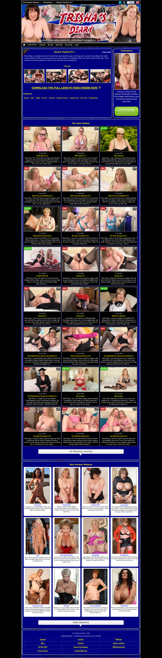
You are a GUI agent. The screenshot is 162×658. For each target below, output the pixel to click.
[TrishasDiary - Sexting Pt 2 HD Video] (42, 299)
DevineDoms (124, 555)
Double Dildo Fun (42, 276)
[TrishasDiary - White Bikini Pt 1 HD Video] (80, 139)
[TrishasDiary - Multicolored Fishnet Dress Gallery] (42, 219)
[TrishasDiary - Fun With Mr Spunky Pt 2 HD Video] (80, 419)
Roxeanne (37, 505)
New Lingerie (118, 396)
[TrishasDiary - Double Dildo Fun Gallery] (42, 259)
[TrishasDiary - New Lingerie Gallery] (118, 379)
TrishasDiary (48, 2)
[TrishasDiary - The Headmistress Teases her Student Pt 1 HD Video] (42, 379)
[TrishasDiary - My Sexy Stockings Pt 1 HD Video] (118, 219)
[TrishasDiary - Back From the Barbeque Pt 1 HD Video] (118, 179)
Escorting (68, 44)
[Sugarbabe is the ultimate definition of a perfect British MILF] (95, 536)
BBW (38, 98)
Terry (37, 555)
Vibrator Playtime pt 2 (64, 2)
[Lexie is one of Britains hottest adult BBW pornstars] (38, 586)
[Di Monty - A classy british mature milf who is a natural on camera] (67, 586)
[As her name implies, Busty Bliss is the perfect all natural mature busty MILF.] (67, 536)
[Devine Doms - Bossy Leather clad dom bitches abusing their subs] (124, 536)
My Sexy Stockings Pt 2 (80, 236)
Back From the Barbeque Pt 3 (42, 195)
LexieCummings (37, 605)
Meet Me (59, 44)
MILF (33, 98)
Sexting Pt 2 (42, 316)
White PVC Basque (118, 316)
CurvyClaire (124, 505)
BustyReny (124, 605)
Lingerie (52, 98)
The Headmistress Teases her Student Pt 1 (42, 396)
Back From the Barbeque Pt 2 (80, 195)
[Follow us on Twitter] (120, 2)
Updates (42, 44)
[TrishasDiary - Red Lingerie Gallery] (80, 379)
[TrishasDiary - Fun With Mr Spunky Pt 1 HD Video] (118, 419)
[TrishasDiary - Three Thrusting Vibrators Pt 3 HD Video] (80, 339)
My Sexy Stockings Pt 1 (118, 236)
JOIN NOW (32, 44)
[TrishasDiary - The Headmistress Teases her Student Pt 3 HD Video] (42, 339)
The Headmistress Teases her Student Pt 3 (42, 356)
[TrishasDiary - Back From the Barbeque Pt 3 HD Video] (42, 179)
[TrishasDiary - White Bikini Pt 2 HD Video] (42, 139)
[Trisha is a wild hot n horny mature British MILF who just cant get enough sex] (95, 485)
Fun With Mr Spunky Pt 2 (80, 436)
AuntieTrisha (95, 505)
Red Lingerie (80, 396)
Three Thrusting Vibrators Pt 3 (80, 356)
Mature (26, 98)
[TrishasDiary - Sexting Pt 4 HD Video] (80, 259)
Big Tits (44, 98)
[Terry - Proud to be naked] (38, 536)
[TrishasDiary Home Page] (24, 44)
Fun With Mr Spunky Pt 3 (42, 436)
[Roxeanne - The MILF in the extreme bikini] (38, 485)
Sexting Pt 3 (118, 276)
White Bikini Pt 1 (80, 155)
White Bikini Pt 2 (42, 155)
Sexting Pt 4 (80, 276)
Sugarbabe (95, 555)
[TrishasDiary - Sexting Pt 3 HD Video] (118, 259)
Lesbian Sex (74, 98)
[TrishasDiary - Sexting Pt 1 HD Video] (80, 299)
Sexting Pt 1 (80, 316)
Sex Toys (83, 98)
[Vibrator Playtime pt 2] (34, 76)
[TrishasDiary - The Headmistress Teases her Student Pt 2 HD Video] (118, 339)
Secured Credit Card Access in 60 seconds (126, 111)
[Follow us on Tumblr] (124, 2)
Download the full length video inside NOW (65, 87)
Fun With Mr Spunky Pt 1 (118, 436)
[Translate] (137, 2)
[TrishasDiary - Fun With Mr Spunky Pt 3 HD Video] (42, 419)
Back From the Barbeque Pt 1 (118, 195)
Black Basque (118, 155)
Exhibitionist (93, 98)
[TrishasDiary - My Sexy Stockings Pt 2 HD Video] (80, 219)
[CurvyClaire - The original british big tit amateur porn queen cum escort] (124, 485)
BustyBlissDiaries (66, 555)
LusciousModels (95, 606)
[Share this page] (130, 2)
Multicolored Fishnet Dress (42, 236)
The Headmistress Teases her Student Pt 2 (119, 356)
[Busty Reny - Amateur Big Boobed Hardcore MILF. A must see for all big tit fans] (124, 586)
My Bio (50, 44)
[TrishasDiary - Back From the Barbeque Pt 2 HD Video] (80, 179)
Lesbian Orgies (62, 98)
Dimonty (66, 606)
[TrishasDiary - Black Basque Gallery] (118, 139)
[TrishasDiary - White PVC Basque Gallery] (118, 299)
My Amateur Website (31, 2)
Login (77, 44)
